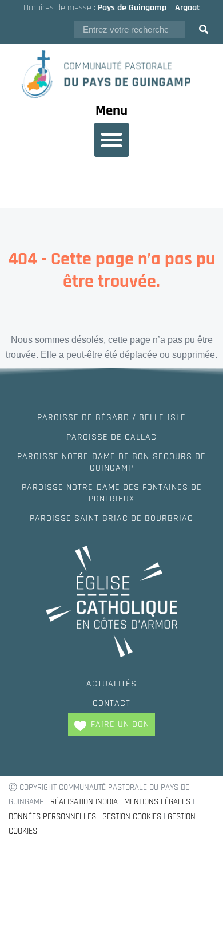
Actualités (111, 684)
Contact (111, 703)
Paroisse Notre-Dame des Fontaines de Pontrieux (112, 493)
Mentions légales (157, 801)
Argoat (187, 8)
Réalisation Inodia (84, 801)
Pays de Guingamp (132, 8)
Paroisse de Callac (111, 437)
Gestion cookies (131, 816)
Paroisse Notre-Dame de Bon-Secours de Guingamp (111, 462)
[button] (111, 140)
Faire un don (120, 724)
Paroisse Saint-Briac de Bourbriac (111, 518)
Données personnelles (52, 816)
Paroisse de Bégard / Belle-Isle (111, 418)
